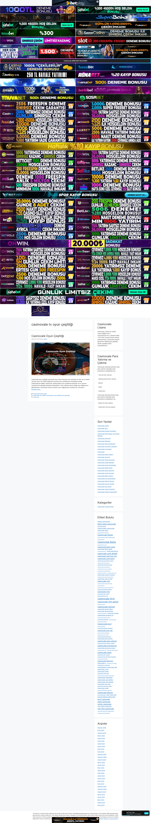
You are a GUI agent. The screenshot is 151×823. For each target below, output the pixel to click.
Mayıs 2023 (101, 794)
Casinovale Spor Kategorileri (106, 444)
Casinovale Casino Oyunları (106, 575)
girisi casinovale (111, 695)
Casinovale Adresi (103, 426)
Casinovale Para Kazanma (104, 636)
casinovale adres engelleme (103, 532)
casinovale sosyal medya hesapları (107, 656)
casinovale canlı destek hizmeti (104, 571)
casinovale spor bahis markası (104, 713)
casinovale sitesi (104, 652)
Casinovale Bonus (112, 551)
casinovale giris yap (103, 596)
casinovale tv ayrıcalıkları (112, 663)
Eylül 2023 (101, 784)
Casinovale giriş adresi (108, 602)
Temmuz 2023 (102, 789)
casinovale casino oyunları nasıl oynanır (105, 577)
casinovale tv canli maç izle (107, 667)
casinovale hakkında (103, 619)
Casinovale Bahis (107, 542)
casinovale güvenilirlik (113, 613)
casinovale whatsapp (105, 677)
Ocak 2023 (101, 805)
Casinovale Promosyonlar (40, 393)
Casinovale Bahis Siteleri (105, 454)
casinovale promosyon (107, 646)
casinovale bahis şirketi (105, 549)
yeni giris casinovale (106, 709)
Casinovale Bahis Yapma (105, 476)
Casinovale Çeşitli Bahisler (106, 462)
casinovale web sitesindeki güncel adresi (106, 675)
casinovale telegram (105, 661)
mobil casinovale (104, 702)
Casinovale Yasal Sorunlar (106, 473)
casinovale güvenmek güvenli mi (104, 617)
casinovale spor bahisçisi (103, 658)
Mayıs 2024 (101, 762)
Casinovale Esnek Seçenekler (107, 465)
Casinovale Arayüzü (104, 457)
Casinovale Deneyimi (104, 438)
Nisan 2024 (101, 765)
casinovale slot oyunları (104, 654)
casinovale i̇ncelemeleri (102, 621)
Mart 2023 (101, 800)
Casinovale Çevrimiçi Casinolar (107, 446)
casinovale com (104, 581)
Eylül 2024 (101, 752)
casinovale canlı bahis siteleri (103, 563)
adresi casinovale (104, 521)
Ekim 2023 (101, 781)
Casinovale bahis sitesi (106, 547)
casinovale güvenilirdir (102, 613)
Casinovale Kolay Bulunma (106, 470)
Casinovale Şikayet (105, 693)
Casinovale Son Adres (104, 486)
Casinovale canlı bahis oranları (105, 560)
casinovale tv (102, 663)
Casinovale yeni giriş (104, 684)
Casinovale (101, 452)
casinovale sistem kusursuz (112, 650)
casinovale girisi (104, 592)
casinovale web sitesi (103, 673)
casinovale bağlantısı (102, 551)
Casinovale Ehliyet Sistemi (106, 481)
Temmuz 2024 (102, 757)
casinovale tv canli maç (104, 665)
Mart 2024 (101, 768)
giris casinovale (102, 695)
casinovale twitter (103, 671)
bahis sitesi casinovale (107, 524)
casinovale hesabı (112, 619)
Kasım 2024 (101, 746)
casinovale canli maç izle (107, 556)
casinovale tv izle (103, 669)
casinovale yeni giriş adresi (105, 686)
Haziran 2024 (102, 760)
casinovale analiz (101, 539)
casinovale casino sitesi (105, 579)
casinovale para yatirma (105, 638)
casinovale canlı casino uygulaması (105, 569)
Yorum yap (36, 397)
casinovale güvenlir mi (105, 615)
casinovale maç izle (105, 630)
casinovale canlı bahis (106, 559)
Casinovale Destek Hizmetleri (107, 431)
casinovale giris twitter (103, 594)
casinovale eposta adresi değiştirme (105, 583)
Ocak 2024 (101, 773)
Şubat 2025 (101, 738)
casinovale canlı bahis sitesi (105, 564)
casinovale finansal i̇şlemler (105, 589)
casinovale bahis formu (102, 544)
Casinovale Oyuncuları (105, 449)
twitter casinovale (104, 704)
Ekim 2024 (101, 749)
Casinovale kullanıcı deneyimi (105, 628)
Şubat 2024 (101, 770)
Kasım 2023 (101, 778)
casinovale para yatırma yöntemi (106, 643)
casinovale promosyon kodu (106, 648)
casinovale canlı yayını (111, 573)
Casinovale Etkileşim (104, 441)
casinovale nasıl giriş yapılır (103, 634)
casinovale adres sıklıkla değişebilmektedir (106, 537)
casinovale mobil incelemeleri (103, 632)
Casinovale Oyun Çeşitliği (47, 336)
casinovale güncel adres (105, 609)
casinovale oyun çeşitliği (39, 395)
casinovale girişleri (101, 604)
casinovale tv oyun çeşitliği (54, 395)
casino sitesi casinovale (106, 528)
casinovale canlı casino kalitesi (104, 567)
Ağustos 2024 (102, 754)
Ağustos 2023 (102, 786)
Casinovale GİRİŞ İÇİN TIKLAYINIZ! (75, 61)
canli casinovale (102, 526)
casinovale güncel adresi (105, 611)
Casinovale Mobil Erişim (105, 468)
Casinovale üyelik (103, 688)
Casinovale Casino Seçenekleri (107, 492)
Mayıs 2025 (101, 736)
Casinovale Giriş (103, 428)
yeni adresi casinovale (104, 706)
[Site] (37, 106)
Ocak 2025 (101, 741)
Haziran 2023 (102, 792)
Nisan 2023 (101, 797)
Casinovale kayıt (105, 624)
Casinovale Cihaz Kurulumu (106, 460)
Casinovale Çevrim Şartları (106, 484)
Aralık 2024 (101, 744)
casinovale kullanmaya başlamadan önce (106, 711)
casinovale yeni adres (105, 680)
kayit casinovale (65, 395)
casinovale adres (103, 530)
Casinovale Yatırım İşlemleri (106, 489)
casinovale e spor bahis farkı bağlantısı (105, 587)
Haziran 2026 (102, 727)
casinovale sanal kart (102, 650)
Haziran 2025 (102, 733)
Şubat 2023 (101, 802)
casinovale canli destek (107, 553)
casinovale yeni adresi (105, 682)
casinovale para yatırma (107, 641)
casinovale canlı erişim (102, 573)
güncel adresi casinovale (106, 697)
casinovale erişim (101, 585)
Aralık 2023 (101, 776)
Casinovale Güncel (106, 607)
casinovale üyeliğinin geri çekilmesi (105, 690)
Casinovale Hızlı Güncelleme (106, 478)
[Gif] (75, 146)
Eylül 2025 (101, 730)
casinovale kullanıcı (101, 626)
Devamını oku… (36, 389)
